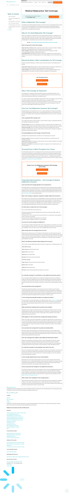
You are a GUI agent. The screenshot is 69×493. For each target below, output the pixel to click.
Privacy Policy (9, 464)
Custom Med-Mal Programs (12, 451)
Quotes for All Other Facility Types (13, 437)
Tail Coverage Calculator (42, 80)
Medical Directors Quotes (11, 421)
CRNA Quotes (9, 445)
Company (35, 2)
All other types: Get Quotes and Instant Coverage (15, 446)
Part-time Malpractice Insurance (12, 425)
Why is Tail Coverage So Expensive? (14, 23)
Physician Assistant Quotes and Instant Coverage (15, 442)
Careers (8, 400)
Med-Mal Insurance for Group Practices (14, 433)
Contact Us (44, 2)
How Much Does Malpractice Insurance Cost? (15, 419)
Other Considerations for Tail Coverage (14, 21)
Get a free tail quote (42, 173)
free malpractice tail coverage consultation (33, 158)
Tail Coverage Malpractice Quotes (13, 414)
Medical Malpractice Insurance (27, 2)
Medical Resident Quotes (11, 424)
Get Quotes (9, 29)
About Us (8, 397)
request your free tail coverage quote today (29, 375)
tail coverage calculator (27, 193)
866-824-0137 (50, 2)
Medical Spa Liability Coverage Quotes (13, 434)
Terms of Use (9, 465)
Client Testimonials (10, 399)
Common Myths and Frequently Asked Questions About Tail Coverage (44, 42)
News (40, 2)
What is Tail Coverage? (12, 16)
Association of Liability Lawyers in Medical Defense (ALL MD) (18, 456)
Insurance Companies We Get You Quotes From (15, 417)
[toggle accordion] (47, 207)
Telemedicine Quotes (10, 422)
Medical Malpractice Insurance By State (14, 415)
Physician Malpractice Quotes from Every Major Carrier (16, 412)
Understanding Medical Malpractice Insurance (15, 418)
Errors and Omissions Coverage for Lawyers (14, 461)
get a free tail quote (54, 16)
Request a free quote (58, 2)
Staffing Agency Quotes (11, 436)
